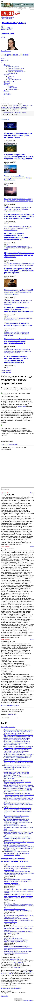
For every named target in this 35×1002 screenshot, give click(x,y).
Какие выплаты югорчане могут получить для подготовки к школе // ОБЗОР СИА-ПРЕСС (18, 833)
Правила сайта (5, 988)
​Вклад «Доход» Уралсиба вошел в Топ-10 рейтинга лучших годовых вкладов (17, 738)
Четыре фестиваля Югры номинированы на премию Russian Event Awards (18, 178)
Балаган (6, 91)
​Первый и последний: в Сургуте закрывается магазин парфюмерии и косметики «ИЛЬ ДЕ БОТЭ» (18, 790)
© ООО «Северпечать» (15, 959)
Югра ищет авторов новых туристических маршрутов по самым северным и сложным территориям (18, 156)
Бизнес (6, 84)
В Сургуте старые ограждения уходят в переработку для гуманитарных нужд (16, 940)
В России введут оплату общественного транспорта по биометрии (16, 816)
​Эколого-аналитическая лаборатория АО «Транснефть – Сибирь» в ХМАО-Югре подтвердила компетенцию (19, 216)
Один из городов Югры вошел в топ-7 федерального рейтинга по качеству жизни (19, 845)
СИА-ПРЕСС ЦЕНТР (16, 962)
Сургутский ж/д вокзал (19, 109)
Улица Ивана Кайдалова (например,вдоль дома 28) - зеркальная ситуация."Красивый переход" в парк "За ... (19, 905)
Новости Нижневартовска (16, 68)
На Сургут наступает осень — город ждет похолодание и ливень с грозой (18, 200)
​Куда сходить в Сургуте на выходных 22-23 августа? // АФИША (17, 782)
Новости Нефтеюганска (15, 70)
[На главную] (11, 15)
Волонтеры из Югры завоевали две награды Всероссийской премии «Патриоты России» (18, 135)
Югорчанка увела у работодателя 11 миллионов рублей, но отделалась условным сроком (18, 292)
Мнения (6, 74)
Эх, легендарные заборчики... (13, 938)
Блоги (10, 78)
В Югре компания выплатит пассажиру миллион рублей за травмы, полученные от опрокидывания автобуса (16, 359)
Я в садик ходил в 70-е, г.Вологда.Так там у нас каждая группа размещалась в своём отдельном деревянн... (18, 891)
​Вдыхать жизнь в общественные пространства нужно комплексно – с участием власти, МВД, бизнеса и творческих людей (18, 731)
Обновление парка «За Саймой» (11, 107)
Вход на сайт (5, 60)
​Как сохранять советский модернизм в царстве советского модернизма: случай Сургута (18, 747)
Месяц (13, 727)
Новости (7, 65)
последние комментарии (13, 859)
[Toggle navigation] (1, 62)
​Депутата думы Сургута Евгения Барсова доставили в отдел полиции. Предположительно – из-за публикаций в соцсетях (19, 794)
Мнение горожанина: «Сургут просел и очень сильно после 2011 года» (18, 932)
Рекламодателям (16, 988)
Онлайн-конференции (14, 79)
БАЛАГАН (7, 94)
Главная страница (7, 112)
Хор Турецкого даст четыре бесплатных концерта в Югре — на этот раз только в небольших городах (16, 773)
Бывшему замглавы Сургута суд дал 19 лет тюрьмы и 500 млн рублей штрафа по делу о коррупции (17, 838)
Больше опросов (6, 372)
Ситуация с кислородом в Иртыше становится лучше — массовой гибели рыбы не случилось (19, 271)
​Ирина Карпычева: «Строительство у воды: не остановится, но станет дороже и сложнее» (19, 785)
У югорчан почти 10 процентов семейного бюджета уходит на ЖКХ (18, 324)
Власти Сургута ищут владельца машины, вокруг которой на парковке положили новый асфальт (18, 804)
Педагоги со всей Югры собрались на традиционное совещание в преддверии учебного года (19, 341)
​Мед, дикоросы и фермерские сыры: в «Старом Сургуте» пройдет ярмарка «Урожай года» (19, 255)
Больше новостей (6, 370)
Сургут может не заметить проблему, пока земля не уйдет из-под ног (19, 842)
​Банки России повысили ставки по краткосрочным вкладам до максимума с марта (18, 827)
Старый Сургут (9, 81)
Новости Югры (12, 73)
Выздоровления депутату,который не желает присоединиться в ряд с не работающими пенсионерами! (18, 868)
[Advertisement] (17, 469)
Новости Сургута (13, 66)
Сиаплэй (7, 83)
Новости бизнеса (13, 89)
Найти (20, 103)
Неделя (8, 727)
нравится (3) (4, 444)
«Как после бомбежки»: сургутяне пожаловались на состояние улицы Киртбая (17, 909)
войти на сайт (12, 714)
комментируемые (19, 861)
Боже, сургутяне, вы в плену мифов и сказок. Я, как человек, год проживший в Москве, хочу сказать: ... (19, 928)
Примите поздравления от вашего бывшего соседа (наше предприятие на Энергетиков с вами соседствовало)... (18, 881)
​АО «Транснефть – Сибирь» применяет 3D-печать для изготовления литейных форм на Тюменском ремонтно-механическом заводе (17, 810)
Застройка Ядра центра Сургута (22, 105)
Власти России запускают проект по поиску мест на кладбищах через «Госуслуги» (17, 952)
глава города (22, 406)
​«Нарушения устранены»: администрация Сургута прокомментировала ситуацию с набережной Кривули (17, 236)
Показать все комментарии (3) (10, 705)
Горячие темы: (6, 105)
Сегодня (3, 727)
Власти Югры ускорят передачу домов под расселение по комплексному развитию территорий (18, 309)
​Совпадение (9, 830)
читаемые (5, 861)
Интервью (11, 76)
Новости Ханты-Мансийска (16, 71)
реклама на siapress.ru (31, 8)
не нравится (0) (13, 444)
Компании (11, 86)
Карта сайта (4, 996)
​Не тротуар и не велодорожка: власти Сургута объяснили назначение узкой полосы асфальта (18, 799)
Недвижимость (12, 87)
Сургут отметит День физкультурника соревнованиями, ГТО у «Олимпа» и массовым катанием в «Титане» (18, 920)
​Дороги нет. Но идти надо (14, 780)
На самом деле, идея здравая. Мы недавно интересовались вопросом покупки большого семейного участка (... (18, 948)
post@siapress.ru (18, 967)
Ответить (32, 492)
